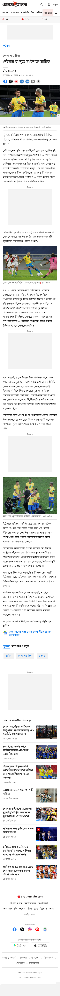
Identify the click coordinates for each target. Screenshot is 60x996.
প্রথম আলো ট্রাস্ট (10, 908)
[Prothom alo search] (42, 4)
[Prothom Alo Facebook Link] (16, 930)
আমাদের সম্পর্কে (9, 958)
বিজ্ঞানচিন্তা (43, 903)
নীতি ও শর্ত (48, 958)
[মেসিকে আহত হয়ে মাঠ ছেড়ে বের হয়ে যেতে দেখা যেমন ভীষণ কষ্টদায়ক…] (46, 873)
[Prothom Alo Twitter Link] (23, 930)
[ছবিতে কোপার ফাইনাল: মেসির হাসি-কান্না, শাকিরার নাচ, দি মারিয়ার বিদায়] (46, 853)
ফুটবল (6, 46)
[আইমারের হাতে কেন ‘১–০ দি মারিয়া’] (46, 795)
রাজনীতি (25, 12)
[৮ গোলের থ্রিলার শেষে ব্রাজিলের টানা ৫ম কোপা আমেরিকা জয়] (46, 752)
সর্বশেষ (5, 12)
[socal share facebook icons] (5, 83)
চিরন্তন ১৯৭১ (33, 908)
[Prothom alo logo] (30, 897)
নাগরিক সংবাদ (16, 903)
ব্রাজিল (8, 656)
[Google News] (45, 930)
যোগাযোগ (20, 963)
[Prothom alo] (14, 4)
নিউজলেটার (34, 963)
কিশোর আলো (30, 903)
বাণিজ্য (39, 12)
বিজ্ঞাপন (23, 958)
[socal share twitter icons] (11, 83)
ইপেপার (44, 908)
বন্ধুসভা (22, 908)
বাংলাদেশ (15, 12)
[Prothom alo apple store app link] (40, 946)
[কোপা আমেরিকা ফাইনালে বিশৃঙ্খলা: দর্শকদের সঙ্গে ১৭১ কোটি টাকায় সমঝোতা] (46, 732)
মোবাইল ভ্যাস (29, 914)
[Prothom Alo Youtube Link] (39, 930)
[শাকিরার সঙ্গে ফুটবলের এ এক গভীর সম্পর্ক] (46, 834)
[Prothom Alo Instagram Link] (31, 930)
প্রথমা (52, 908)
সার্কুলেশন (35, 958)
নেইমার (42, 656)
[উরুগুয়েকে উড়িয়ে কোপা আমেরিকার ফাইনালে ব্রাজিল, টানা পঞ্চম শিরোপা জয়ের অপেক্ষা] (46, 774)
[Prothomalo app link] (19, 946)
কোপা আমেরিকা (25, 656)
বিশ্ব (32, 12)
